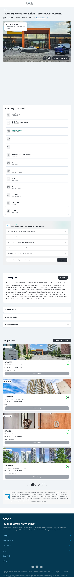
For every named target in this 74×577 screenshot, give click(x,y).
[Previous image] (5, 41)
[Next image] (69, 41)
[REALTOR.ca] (7, 497)
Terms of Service (65, 572)
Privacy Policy (57, 572)
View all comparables (61, 340)
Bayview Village (41, 18)
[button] (5, 41)
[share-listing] (49, 58)
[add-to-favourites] (45, 58)
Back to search (8, 10)
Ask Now (61, 260)
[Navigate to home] (29, 3)
